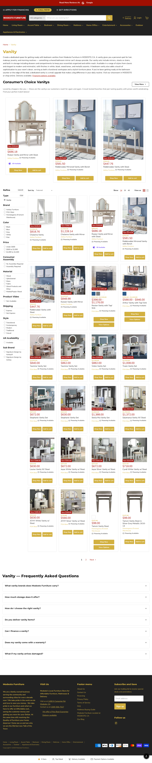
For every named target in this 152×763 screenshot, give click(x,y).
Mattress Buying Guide (86, 709)
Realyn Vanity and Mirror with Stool (22, 155)
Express (9, 310)
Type (5, 195)
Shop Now (18, 170)
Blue (8, 229)
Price (6, 242)
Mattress (78, 25)
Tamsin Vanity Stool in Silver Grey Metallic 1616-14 (134, 523)
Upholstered (10, 278)
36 (125, 190)
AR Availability (11, 338)
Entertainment (109, 25)
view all (20, 190)
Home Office (92, 25)
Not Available (11, 301)
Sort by (31, 190)
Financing (81, 696)
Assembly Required (13, 266)
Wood (8, 276)
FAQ (79, 706)
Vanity (8, 200)
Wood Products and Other (13, 287)
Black (8, 227)
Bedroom (48, 25)
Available (9, 342)
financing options (24, 636)
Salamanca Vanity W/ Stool (134, 417)
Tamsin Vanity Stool (100, 526)
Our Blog (80, 719)
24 (121, 190)
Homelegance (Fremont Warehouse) (15, 216)
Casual (8, 333)
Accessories (125, 25)
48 (129, 190)
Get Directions (67, 10)
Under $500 (10, 247)
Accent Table (34, 25)
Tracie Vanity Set (130, 366)
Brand (6, 205)
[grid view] (144, 190)
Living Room (17, 25)
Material (7, 271)
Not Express (10, 313)
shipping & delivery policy (133, 625)
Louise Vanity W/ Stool (40, 469)
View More (139, 84)
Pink (8, 237)
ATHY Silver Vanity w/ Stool (73, 521)
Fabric (8, 284)
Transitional (10, 323)
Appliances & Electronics (14, 32)
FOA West (10, 212)
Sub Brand (8, 347)
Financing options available (43, 75)
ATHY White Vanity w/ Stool (39, 522)
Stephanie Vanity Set (39, 417)
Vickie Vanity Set (99, 366)
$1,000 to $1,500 (12, 252)
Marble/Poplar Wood (14, 291)
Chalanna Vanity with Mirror (73, 234)
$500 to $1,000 (12, 249)
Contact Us (81, 692)
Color (6, 222)
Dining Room (63, 25)
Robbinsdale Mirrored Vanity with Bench (72, 167)
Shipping (8, 306)
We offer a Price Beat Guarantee (55, 711)
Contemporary (11, 325)
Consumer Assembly (9, 258)
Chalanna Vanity (37, 234)
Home (5, 25)
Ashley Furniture (13, 158)
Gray (8, 232)
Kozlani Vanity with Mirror (72, 302)
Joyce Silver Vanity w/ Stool (103, 469)
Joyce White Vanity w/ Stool (73, 469)
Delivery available (50, 715)
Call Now (44, 10)
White (8, 235)
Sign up (120, 706)
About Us (81, 689)
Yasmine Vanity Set (38, 366)
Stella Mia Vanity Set (101, 417)
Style (6, 318)
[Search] (109, 18)
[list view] (147, 190)
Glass (8, 281)
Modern (9, 328)
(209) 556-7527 (57, 707)
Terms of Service (83, 702)
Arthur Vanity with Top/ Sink (135, 303)
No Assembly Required (14, 264)
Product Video (11, 296)
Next (92, 559)
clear (21, 195)
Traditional (10, 330)
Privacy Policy (82, 699)
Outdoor (139, 25)
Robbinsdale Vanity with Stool (116, 167)
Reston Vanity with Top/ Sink (102, 306)
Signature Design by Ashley (13, 358)
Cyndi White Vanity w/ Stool (135, 469)
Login (139, 18)
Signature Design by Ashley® (13, 353)
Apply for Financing (17, 10)
